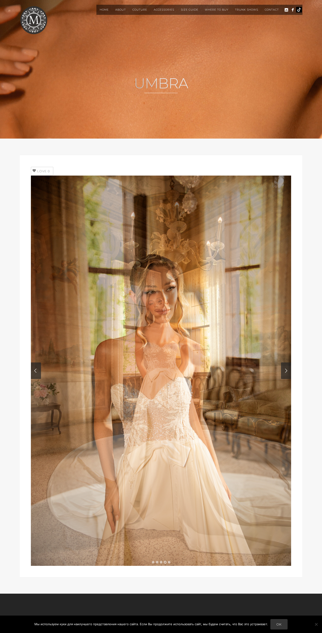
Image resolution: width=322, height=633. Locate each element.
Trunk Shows (246, 9)
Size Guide (189, 9)
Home (104, 9)
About (120, 9)
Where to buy (216, 9)
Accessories (164, 9)
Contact (272, 9)
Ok (279, 624)
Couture (139, 9)
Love (43, 171)
